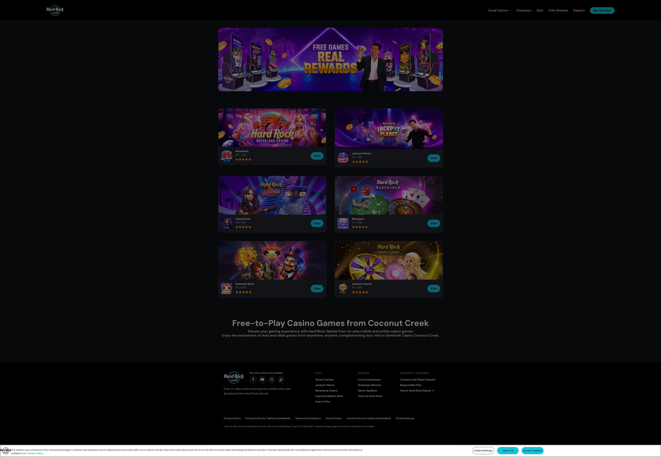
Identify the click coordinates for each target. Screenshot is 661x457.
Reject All (508, 450)
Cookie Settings (483, 450)
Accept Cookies (532, 450)
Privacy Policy (35, 453)
